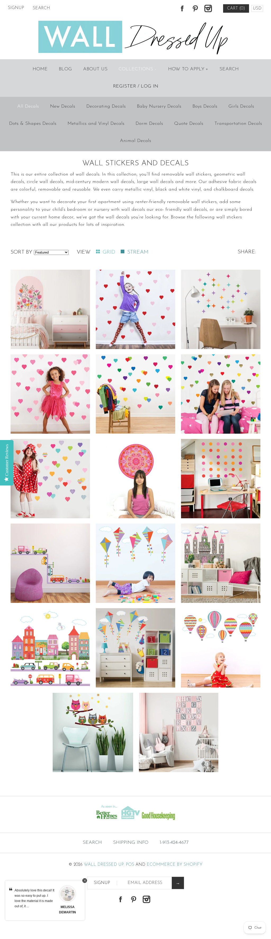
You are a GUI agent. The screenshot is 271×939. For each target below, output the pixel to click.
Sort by (21, 252)
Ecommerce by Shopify (174, 865)
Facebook (182, 8)
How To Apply (188, 69)
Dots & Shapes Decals (32, 123)
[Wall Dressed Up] (135, 21)
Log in (149, 86)
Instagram (208, 8)
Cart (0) (236, 8)
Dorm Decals (149, 123)
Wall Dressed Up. (104, 865)
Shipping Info (130, 842)
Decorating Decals (106, 106)
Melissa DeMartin (67, 909)
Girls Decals (241, 106)
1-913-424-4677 (174, 842)
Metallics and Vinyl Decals (95, 123)
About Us (95, 69)
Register (124, 86)
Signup (16, 8)
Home (40, 69)
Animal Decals (135, 141)
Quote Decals (188, 123)
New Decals (62, 106)
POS (130, 865)
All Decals (28, 106)
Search (229, 69)
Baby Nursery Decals (159, 106)
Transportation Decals (238, 123)
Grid (110, 252)
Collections (137, 69)
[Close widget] (85, 880)
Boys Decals (204, 106)
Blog (65, 69)
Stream (137, 252)
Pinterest (195, 8)
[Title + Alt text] (46, 822)
